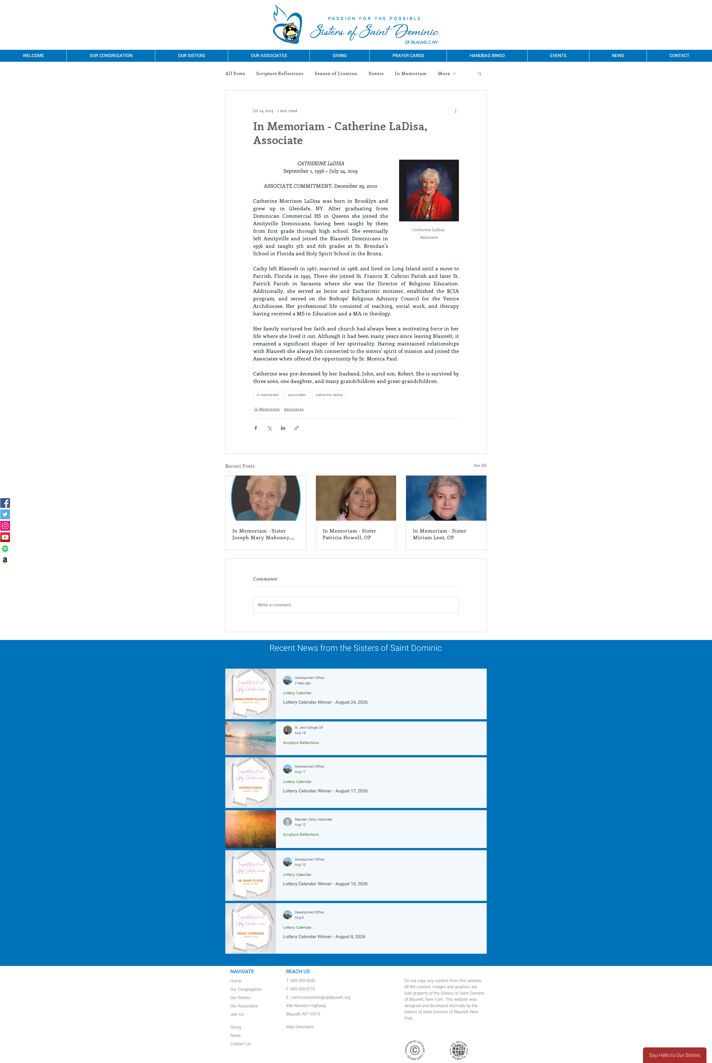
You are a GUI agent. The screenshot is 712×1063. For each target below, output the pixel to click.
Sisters (376, 73)
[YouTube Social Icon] (5, 537)
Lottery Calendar (297, 693)
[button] (479, 73)
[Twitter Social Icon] (5, 514)
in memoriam (268, 394)
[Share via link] (296, 428)
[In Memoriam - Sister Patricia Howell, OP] (356, 498)
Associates (294, 409)
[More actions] (455, 110)
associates (297, 394)
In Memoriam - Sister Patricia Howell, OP (349, 534)
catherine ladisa (329, 394)
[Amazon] (5, 560)
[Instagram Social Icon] (5, 526)
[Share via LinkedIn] (283, 428)
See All (480, 465)
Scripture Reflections (279, 73)
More (444, 73)
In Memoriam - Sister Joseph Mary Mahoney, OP (261, 534)
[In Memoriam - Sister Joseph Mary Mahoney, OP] (266, 498)
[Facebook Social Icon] (5, 503)
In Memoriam (411, 73)
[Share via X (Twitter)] (269, 428)
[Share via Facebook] (255, 428)
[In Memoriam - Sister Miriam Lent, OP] (446, 498)
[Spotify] (5, 548)
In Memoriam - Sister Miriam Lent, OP (439, 534)
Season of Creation (336, 73)
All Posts (235, 73)
